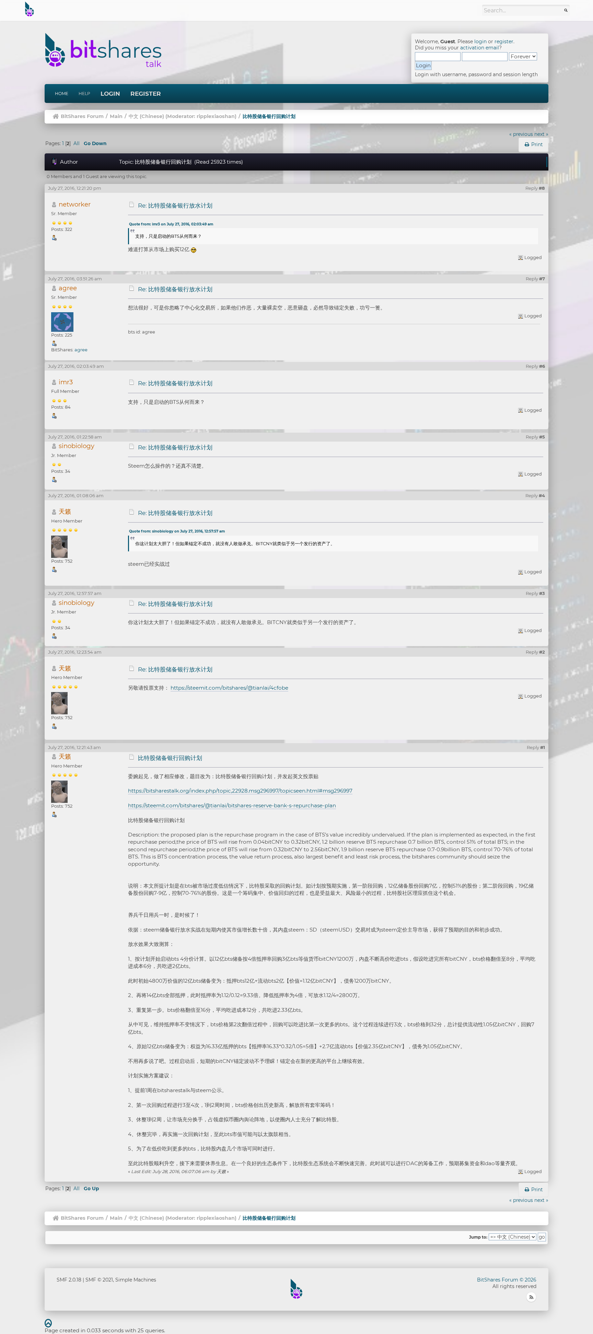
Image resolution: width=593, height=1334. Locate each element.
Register (145, 93)
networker (75, 204)
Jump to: (478, 1237)
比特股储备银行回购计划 (170, 757)
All (76, 143)
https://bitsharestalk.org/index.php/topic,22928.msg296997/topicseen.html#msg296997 (240, 790)
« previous (521, 134)
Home (61, 93)
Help (84, 93)
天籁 (65, 511)
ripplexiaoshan (216, 116)
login (480, 41)
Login (110, 93)
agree (68, 288)
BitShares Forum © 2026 (506, 1280)
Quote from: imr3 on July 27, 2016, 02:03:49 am (171, 224)
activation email (479, 48)
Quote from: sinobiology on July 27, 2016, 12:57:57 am (177, 531)
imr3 (66, 382)
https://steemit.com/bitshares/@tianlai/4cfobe (229, 687)
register (504, 41)
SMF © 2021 (99, 1280)
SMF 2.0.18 (69, 1280)
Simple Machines (135, 1280)
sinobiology (76, 446)
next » (541, 134)
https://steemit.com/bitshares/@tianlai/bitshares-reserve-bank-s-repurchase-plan (232, 805)
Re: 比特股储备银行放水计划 (175, 205)
